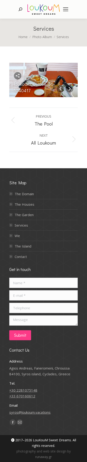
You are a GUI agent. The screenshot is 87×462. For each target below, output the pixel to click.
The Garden (24, 214)
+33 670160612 (22, 396)
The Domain (24, 193)
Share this (17, 75)
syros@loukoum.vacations (30, 412)
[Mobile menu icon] (65, 9)
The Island (23, 246)
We (17, 235)
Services (21, 225)
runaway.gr (43, 457)
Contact (21, 256)
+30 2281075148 (23, 390)
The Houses (24, 204)
